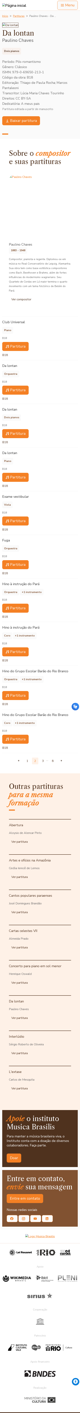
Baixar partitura (23, 120)
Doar (14, 1157)
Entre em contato (25, 1198)
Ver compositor (21, 299)
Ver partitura (19, 842)
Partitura (17, 346)
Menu (70, 5)
